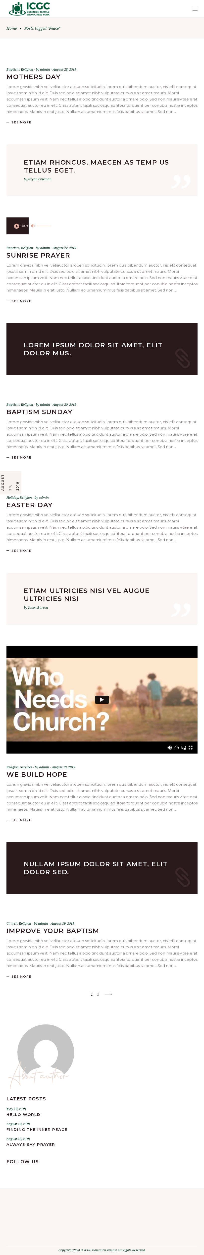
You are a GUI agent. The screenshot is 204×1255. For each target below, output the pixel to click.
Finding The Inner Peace (36, 1129)
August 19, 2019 (63, 767)
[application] (17, 225)
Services (26, 767)
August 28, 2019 (64, 69)
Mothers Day (33, 77)
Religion (27, 69)
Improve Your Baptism (52, 931)
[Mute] (33, 225)
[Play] (16, 225)
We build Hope (36, 774)
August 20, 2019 (64, 404)
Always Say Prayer (30, 1144)
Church (11, 923)
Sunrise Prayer (38, 255)
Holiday (12, 497)
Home (11, 28)
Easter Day (29, 505)
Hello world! (24, 1114)
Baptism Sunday (39, 412)
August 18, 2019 (18, 1124)
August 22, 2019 (64, 248)
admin (45, 69)
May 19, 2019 (16, 1109)
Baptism (12, 69)
